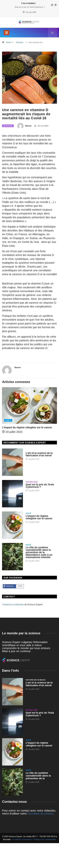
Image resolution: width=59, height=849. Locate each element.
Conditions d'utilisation (22, 839)
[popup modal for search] (52, 32)
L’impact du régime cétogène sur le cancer (27, 427)
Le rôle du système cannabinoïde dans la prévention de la (38, 776)
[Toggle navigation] (6, 33)
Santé (8, 420)
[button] (52, 5)
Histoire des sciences (35, 450)
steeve (28, 126)
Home (8, 42)
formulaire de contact (40, 813)
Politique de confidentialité (44, 839)
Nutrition (19, 42)
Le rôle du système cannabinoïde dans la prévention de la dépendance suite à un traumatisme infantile (39, 552)
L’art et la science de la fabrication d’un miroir (39, 454)
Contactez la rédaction (13, 604)
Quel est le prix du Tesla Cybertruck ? (30, 7)
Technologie (32, 482)
